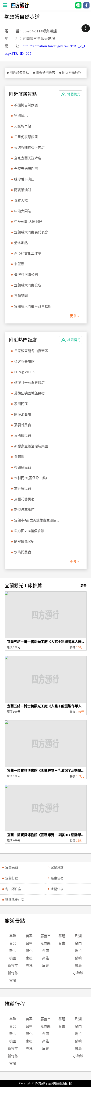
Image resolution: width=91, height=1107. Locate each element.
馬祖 (78, 951)
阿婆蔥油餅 (22, 190)
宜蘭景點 (57, 867)
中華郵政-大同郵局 (28, 221)
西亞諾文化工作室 (27, 253)
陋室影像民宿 (24, 541)
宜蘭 (12, 980)
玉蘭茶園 (21, 296)
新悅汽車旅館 (24, 510)
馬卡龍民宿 (22, 435)
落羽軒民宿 (22, 425)
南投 (29, 958)
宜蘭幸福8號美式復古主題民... (36, 520)
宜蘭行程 (11, 878)
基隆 (12, 936)
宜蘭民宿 (11, 867)
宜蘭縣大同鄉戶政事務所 (32, 306)
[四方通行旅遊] (20, 7)
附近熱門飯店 (45, 72)
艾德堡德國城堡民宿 (29, 393)
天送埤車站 (22, 126)
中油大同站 (22, 211)
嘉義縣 (45, 943)
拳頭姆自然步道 (26, 105)
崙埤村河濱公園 (26, 274)
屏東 (45, 965)
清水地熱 (21, 243)
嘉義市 (45, 936)
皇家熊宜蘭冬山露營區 (31, 351)
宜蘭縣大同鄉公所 (27, 285)
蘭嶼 (78, 958)
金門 (78, 943)
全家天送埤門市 (26, 169)
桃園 (12, 958)
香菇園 (19, 457)
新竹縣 (13, 973)
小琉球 (78, 973)
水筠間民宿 (22, 552)
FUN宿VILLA (24, 372)
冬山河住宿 (13, 889)
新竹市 (13, 965)
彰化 (29, 951)
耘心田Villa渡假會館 (29, 531)
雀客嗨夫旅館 (24, 361)
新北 (12, 951)
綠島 (78, 965)
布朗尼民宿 (22, 467)
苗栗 (29, 936)
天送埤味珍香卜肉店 (29, 147)
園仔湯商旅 (22, 414)
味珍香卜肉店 (24, 179)
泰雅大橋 (21, 200)
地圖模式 (73, 94)
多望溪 (19, 264)
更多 (83, 585)
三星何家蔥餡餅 (26, 137)
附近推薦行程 (71, 72)
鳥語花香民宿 (24, 499)
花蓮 (61, 936)
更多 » (74, 316)
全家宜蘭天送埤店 (27, 158)
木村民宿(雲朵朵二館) (30, 478)
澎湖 (78, 936)
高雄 (45, 958)
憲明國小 (21, 116)
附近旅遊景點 (19, 72)
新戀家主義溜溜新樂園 (31, 446)
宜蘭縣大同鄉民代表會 (31, 232)
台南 (45, 951)
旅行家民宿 (22, 488)
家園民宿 (21, 404)
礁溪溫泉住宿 (14, 900)
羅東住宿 (57, 878)
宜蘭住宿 (57, 889)
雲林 (29, 965)
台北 (12, 943)
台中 (29, 943)
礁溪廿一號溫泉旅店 (29, 382)
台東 (61, 943)
